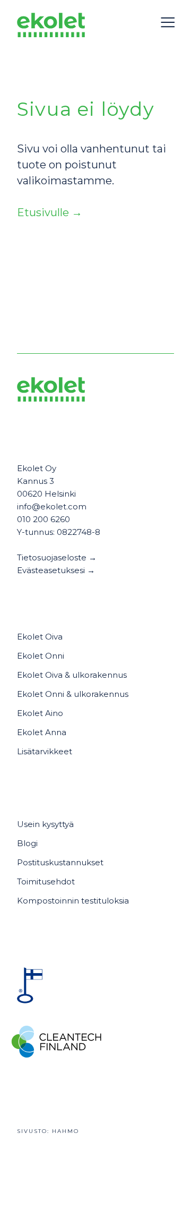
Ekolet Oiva (40, 637)
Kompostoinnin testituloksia (73, 901)
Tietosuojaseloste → (57, 557)
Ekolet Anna (41, 732)
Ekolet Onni (40, 656)
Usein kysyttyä (45, 824)
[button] (167, 22)
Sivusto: (48, 1131)
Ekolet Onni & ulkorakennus (72, 694)
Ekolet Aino (40, 713)
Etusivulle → (49, 212)
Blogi (27, 843)
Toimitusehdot (46, 881)
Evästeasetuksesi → (56, 570)
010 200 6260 (43, 519)
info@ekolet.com (51, 506)
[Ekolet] (51, 27)
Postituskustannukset (60, 862)
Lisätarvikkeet (44, 751)
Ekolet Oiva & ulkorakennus (72, 675)
